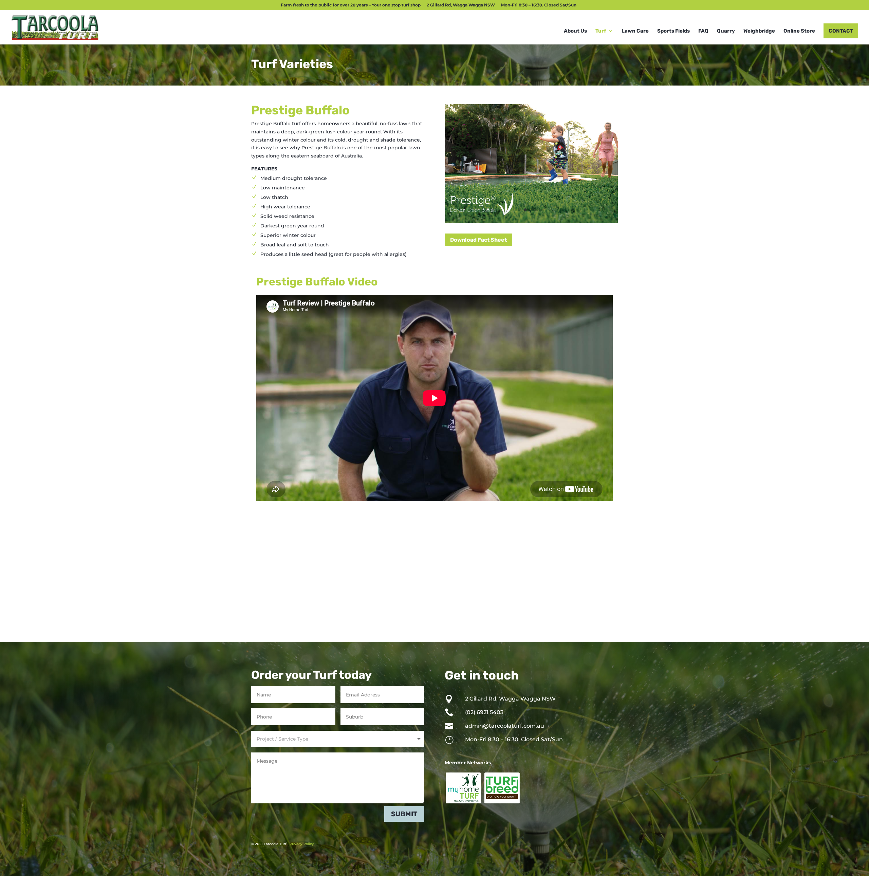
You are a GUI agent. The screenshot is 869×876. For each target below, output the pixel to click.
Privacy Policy (302, 844)
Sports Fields (673, 31)
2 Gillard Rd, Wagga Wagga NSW (461, 5)
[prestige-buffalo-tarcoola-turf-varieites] (531, 222)
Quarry (726, 31)
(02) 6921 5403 (484, 712)
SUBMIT (404, 814)
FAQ (703, 31)
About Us (575, 31)
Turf (600, 31)
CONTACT (841, 31)
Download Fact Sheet (478, 240)
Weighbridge (759, 31)
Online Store (799, 31)
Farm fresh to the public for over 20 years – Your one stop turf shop (351, 5)
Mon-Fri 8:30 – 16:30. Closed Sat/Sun (538, 5)
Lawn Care (635, 31)
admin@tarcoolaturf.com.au (504, 726)
